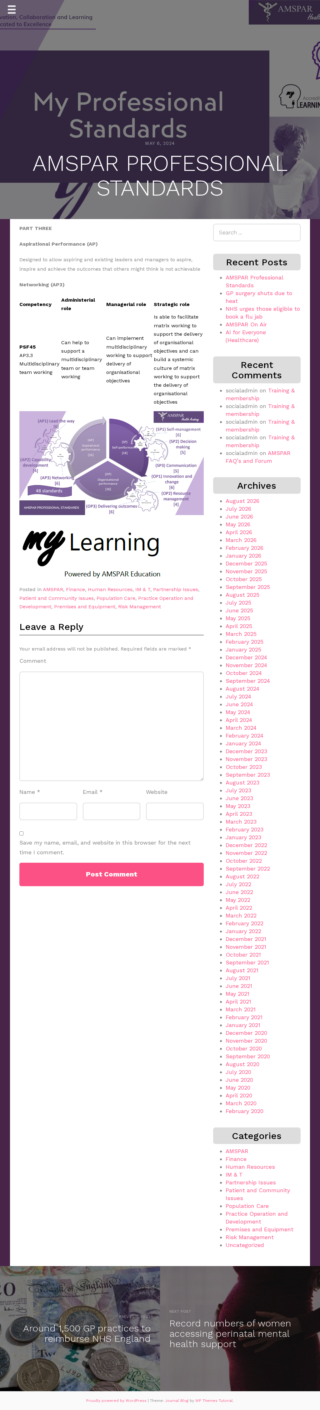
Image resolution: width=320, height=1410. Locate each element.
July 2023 (238, 790)
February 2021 (244, 1017)
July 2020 (238, 1072)
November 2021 (246, 946)
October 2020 (244, 1048)
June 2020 (239, 1079)
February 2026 (244, 547)
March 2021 (241, 1009)
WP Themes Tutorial (214, 1400)
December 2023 (246, 751)
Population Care (116, 598)
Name (29, 792)
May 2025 (238, 618)
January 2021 (243, 1025)
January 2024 (243, 743)
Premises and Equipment (84, 607)
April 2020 (239, 1095)
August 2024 (242, 688)
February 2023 (244, 829)
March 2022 (241, 915)
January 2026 (243, 555)
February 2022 (244, 923)
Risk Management (139, 607)
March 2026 (241, 540)
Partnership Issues (175, 589)
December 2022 (246, 845)
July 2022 (238, 884)
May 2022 (238, 900)
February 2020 (244, 1111)
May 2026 (238, 524)
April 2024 (239, 720)
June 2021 (239, 986)
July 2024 (238, 696)
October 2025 (244, 579)
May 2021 (237, 993)
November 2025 (246, 571)
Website (157, 792)
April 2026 (239, 532)
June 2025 (239, 610)
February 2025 (244, 641)
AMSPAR (53, 589)
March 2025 (241, 634)
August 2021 (242, 970)
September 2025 (248, 587)
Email (93, 792)
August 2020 (242, 1064)
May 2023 (238, 806)
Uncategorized (245, 1245)
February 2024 (244, 735)
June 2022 (239, 892)
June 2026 (239, 516)
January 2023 (243, 837)
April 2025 (239, 626)
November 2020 (246, 1040)
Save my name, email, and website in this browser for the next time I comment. (105, 847)
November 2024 (246, 665)
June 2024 (239, 704)
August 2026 (242, 501)
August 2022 (242, 876)
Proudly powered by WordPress (117, 1400)
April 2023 (239, 813)
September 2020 (248, 1056)
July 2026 (238, 508)
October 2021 (243, 954)
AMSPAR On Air (246, 324)
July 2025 (238, 602)
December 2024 (246, 657)
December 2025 (246, 563)
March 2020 (241, 1103)
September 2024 (248, 680)
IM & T (142, 589)
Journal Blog (177, 1400)
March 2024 (241, 727)
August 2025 (242, 594)
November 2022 (246, 853)
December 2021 (246, 939)
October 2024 (244, 673)
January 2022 (243, 931)
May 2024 (238, 712)
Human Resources (110, 589)
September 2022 (248, 868)
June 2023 (239, 798)
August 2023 (242, 782)
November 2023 (246, 759)
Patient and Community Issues (56, 598)
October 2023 (244, 767)
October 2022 (244, 860)
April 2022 (239, 907)
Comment (32, 660)
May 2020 (238, 1087)
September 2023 (248, 774)
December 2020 (246, 1032)
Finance (75, 589)
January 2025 (243, 649)
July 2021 (238, 978)
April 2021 (238, 1001)
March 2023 (241, 821)
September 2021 (247, 962)
